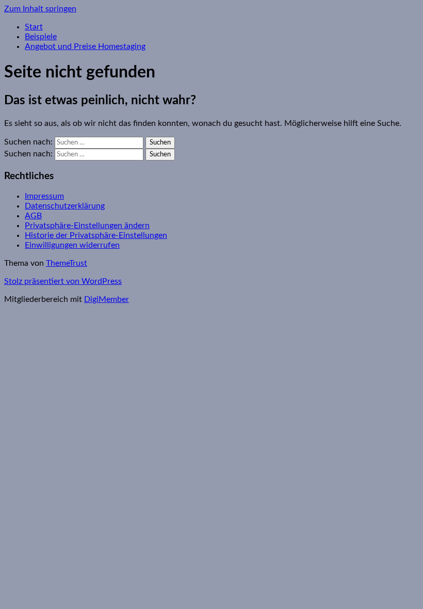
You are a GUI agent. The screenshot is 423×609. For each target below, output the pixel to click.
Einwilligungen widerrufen (72, 245)
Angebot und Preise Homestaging (85, 46)
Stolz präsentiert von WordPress (63, 281)
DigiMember (106, 299)
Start (34, 27)
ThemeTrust (66, 263)
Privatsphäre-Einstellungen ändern (87, 225)
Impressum (44, 196)
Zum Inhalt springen (40, 9)
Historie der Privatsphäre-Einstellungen (96, 235)
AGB (33, 216)
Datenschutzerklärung (65, 206)
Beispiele (41, 37)
